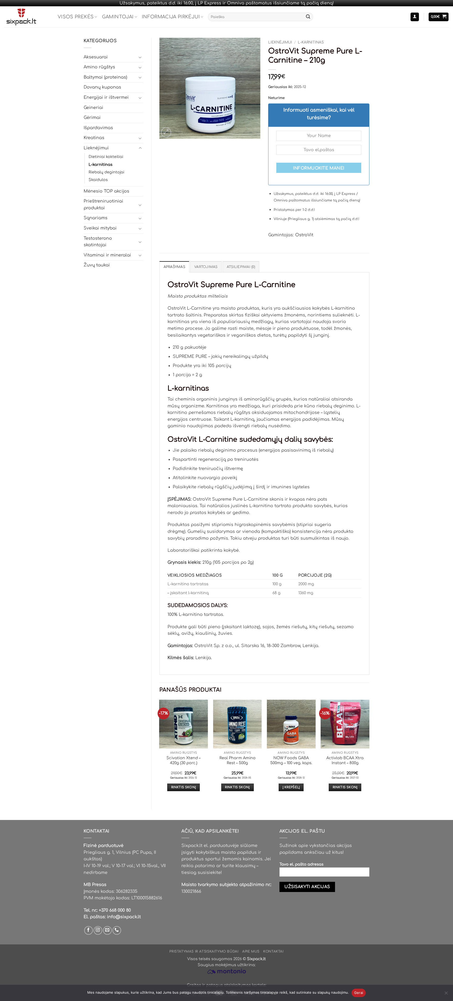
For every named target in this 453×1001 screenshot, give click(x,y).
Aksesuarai (96, 57)
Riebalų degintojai (106, 172)
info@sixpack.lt (124, 917)
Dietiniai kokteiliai (106, 157)
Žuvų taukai (97, 265)
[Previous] (160, 750)
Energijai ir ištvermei (106, 97)
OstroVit (304, 235)
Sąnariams (95, 218)
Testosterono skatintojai (98, 242)
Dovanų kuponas (102, 87)
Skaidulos (98, 180)
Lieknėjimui (96, 148)
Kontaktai (273, 951)
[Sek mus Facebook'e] (88, 930)
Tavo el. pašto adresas (301, 864)
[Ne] (446, 994)
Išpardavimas (98, 127)
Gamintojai (118, 16)
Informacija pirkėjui (171, 16)
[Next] (369, 750)
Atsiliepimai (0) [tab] (241, 267)
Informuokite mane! (318, 168)
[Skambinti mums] (116, 930)
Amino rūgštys (99, 67)
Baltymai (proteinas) (105, 77)
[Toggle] (140, 57)
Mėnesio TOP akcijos (106, 191)
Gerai (358, 993)
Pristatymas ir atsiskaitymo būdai (203, 951)
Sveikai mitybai (100, 228)
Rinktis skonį (183, 787)
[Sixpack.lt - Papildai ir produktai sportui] (27, 16)
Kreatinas (94, 137)
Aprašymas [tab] (174, 267)
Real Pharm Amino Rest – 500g (237, 760)
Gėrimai (92, 117)
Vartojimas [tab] (206, 267)
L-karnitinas (100, 164)
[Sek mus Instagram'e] (98, 930)
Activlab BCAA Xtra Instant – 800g (345, 760)
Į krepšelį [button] (291, 787)
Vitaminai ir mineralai (107, 255)
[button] (415, 17)
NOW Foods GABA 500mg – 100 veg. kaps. (291, 760)
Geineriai (93, 107)
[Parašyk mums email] (107, 930)
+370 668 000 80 (115, 910)
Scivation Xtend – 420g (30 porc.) (183, 760)
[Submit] (308, 17)
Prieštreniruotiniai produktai (103, 204)
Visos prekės (76, 16)
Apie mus (251, 951)
